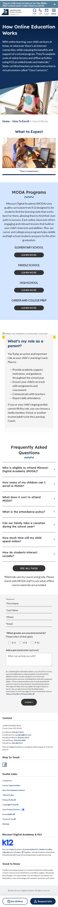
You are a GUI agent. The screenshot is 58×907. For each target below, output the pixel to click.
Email (9, 623)
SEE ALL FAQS (29, 568)
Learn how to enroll (33, 5)
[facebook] (4, 764)
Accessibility (7, 814)
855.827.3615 (17, 732)
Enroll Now (17, 901)
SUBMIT (29, 702)
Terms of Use (11, 694)
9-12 (37, 642)
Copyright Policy (9, 805)
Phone (9, 616)
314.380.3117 (17, 743)
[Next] (54, 171)
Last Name (12, 610)
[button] (29, 153)
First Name (12, 603)
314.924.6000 (19, 740)
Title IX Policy (8, 795)
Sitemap (5, 824)
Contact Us (7, 780)
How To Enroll (20, 121)
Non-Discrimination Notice (13, 790)
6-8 (25, 642)
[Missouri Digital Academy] (11, 12)
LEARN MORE (29, 255)
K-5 (14, 642)
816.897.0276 (23, 737)
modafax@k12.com (23, 735)
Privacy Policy (27, 694)
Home (6, 121)
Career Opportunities (11, 785)
